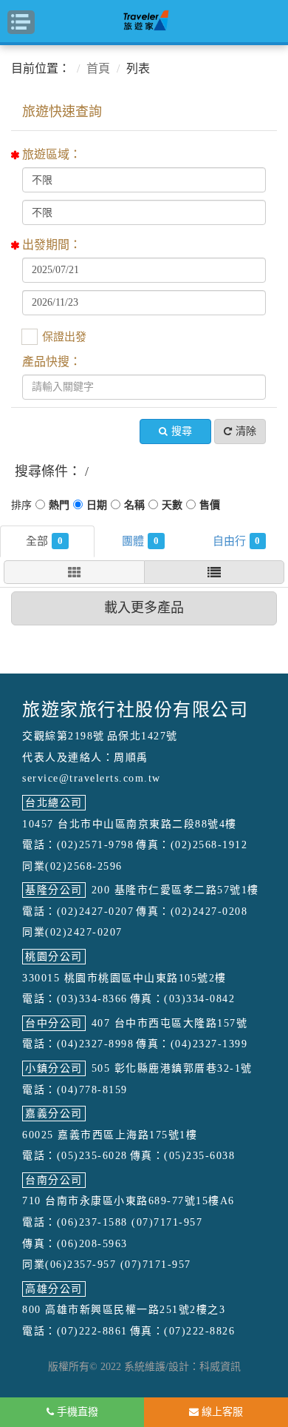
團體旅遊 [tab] (156, 540)
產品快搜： (51, 361)
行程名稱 (134, 507)
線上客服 (221, 1411)
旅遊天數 (172, 507)
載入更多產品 (144, 607)
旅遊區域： (51, 154)
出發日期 (96, 507)
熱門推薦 (59, 507)
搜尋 (181, 431)
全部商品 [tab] (60, 540)
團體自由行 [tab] (257, 540)
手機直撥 (76, 1411)
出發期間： (51, 244)
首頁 (98, 68)
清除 (246, 431)
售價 (209, 507)
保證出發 (64, 337)
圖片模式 (74, 572)
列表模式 (214, 572)
